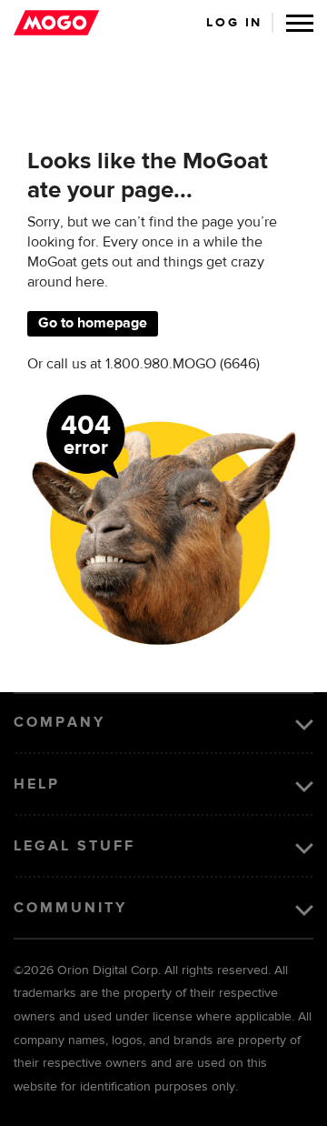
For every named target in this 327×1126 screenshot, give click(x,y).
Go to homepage (92, 324)
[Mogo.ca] (56, 22)
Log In (234, 22)
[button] (299, 22)
